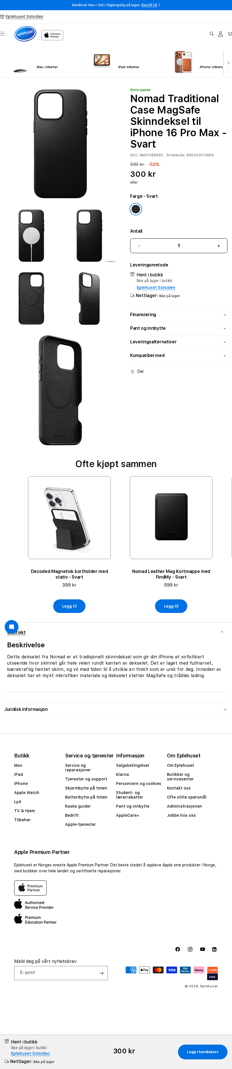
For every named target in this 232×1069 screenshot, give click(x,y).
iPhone (21, 783)
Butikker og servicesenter (180, 776)
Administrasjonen (184, 806)
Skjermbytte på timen (86, 788)
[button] (211, 33)
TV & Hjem (24, 810)
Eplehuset (209, 986)
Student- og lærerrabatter (129, 794)
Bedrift (72, 815)
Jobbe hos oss (181, 815)
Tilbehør (22, 820)
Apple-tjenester (80, 824)
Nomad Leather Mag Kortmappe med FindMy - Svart (171, 574)
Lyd (17, 801)
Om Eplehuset (180, 765)
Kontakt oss (179, 788)
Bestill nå (149, 5)
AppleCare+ (127, 815)
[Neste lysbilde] (227, 62)
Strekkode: (176, 155)
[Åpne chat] (11, 627)
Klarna (122, 774)
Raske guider (78, 806)
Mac (18, 765)
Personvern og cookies (138, 783)
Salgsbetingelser (132, 765)
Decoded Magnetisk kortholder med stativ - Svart (69, 574)
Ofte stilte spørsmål (187, 797)
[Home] (25, 34)
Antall (136, 231)
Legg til (69, 606)
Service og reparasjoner (78, 767)
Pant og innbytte (132, 806)
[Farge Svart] (135, 209)
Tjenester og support (86, 779)
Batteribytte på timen (86, 797)
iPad (18, 774)
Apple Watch (26, 792)
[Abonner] (101, 973)
